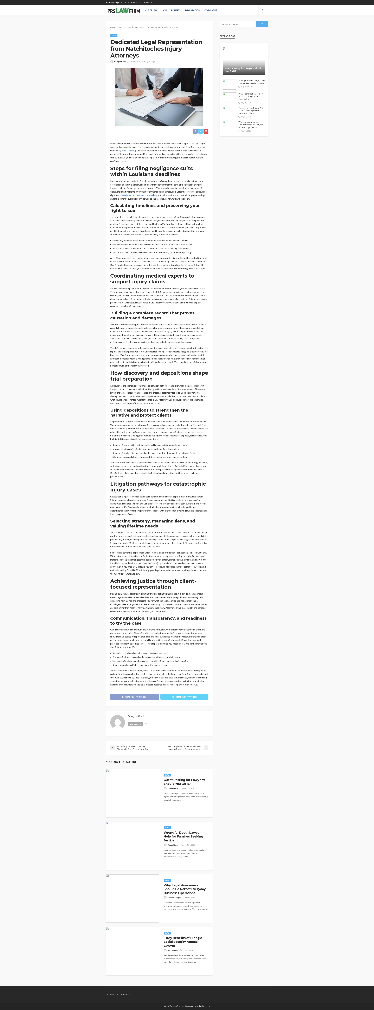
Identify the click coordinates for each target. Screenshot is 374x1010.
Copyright (210, 10)
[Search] (263, 10)
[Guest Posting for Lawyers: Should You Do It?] (132, 793)
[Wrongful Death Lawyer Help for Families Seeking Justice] (132, 846)
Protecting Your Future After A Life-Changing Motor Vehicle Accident (251, 110)
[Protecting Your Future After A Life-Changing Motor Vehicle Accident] (229, 112)
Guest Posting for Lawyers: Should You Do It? (184, 782)
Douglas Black (120, 62)
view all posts (135, 724)
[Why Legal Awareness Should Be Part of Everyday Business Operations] (132, 898)
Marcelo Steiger (174, 897)
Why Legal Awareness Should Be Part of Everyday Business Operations (185, 889)
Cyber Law (151, 10)
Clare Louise (173, 788)
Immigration (192, 10)
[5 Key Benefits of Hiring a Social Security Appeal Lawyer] (132, 951)
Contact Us (136, 2)
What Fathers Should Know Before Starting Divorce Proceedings (250, 96)
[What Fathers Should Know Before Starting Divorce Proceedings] (229, 97)
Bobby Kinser (173, 845)
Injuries (175, 10)
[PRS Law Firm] (123, 10)
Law (164, 10)
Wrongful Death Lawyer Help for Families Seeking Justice (183, 836)
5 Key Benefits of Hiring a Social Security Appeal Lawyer (183, 942)
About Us (148, 2)
